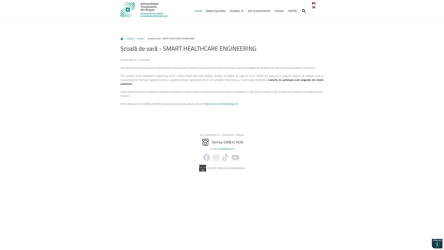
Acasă (122, 39)
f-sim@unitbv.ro (225, 149)
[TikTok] (225, 157)
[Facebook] (206, 157)
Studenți (130, 38)
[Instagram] (216, 157)
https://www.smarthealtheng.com (220, 104)
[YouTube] (235, 157)
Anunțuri (140, 38)
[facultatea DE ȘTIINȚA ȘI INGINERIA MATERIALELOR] (144, 10)
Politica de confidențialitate (231, 168)
